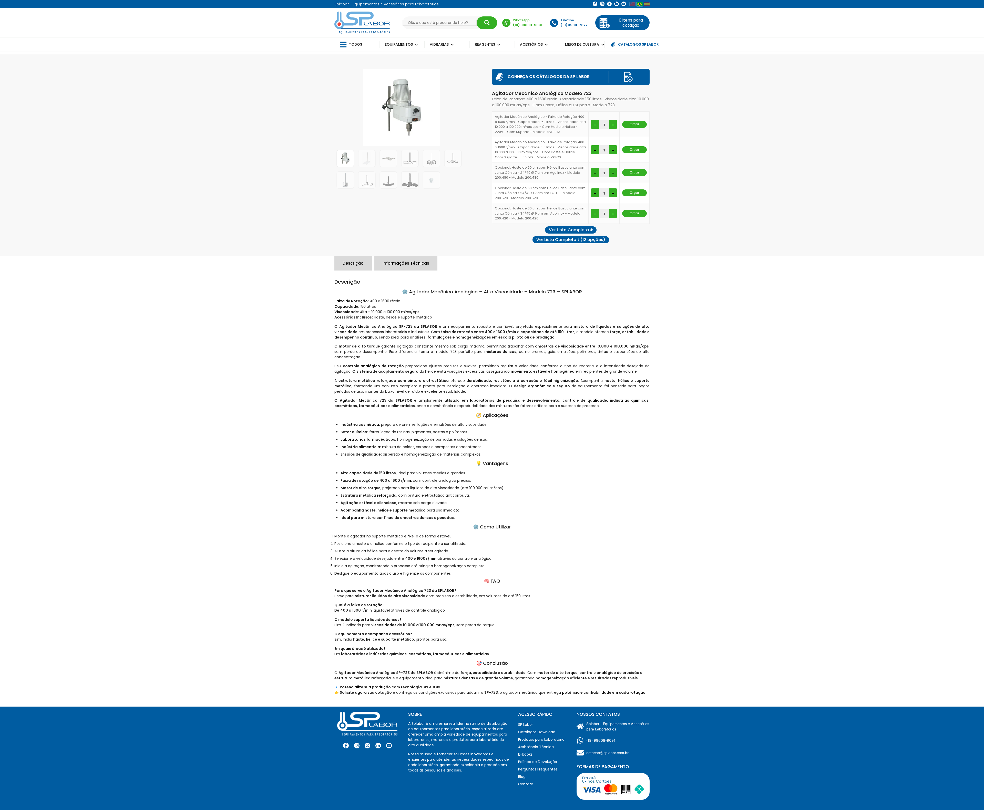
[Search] (487, 22)
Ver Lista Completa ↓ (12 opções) (570, 240)
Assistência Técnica (536, 746)
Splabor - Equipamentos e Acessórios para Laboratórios (617, 726)
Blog (522, 776)
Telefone (567, 20)
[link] (602, 4)
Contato (525, 784)
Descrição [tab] (353, 263)
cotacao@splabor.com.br (607, 752)
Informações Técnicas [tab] (406, 263)
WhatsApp (521, 20)
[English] (632, 4)
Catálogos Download (536, 732)
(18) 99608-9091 (600, 740)
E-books (525, 754)
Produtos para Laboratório (541, 739)
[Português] (640, 4)
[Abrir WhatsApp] (971, 797)
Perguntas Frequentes (538, 769)
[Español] (647, 4)
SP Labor (525, 724)
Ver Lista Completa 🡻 (571, 230)
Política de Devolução (537, 761)
